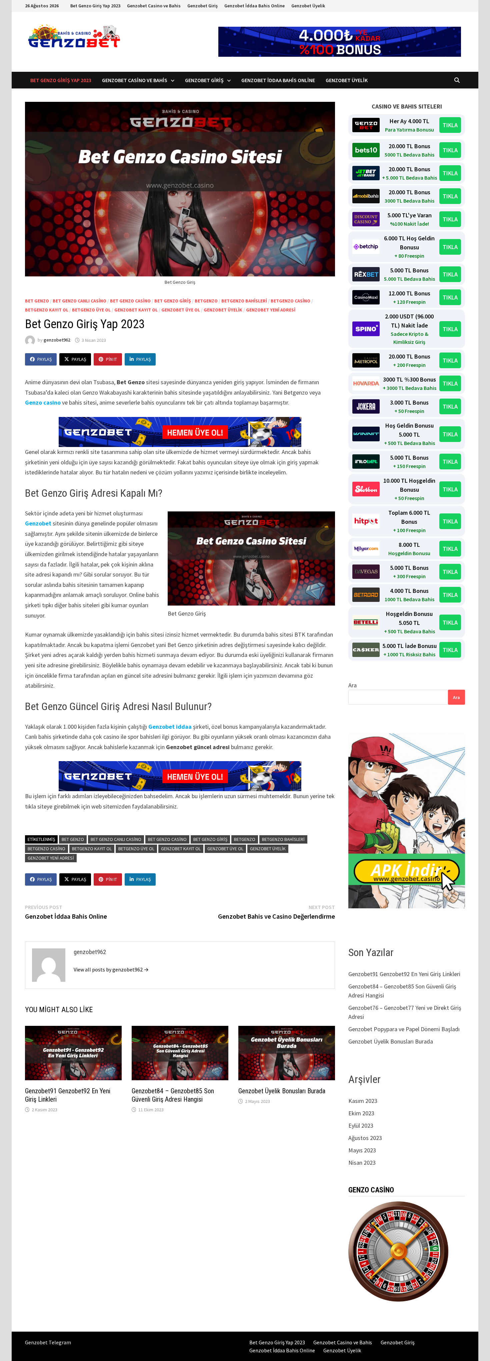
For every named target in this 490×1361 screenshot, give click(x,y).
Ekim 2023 (361, 1113)
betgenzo (206, 301)
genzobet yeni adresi (270, 310)
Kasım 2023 (362, 1101)
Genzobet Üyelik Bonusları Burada (281, 1091)
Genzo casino (43, 402)
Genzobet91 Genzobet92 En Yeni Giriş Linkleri (405, 974)
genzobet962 (57, 340)
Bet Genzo (37, 301)
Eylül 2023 (360, 1125)
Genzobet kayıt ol (136, 310)
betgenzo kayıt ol (46, 310)
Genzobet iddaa (170, 726)
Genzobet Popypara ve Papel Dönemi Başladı (404, 1029)
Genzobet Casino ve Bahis (154, 6)
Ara (352, 685)
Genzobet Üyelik (308, 6)
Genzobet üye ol (180, 310)
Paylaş (44, 359)
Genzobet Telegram (48, 1342)
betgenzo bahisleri (244, 301)
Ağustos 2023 (365, 1138)
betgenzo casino (290, 301)
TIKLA (450, 125)
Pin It (111, 359)
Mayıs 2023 (362, 1150)
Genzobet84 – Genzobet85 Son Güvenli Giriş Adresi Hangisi (173, 1095)
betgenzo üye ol (91, 310)
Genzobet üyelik (223, 310)
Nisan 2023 (362, 1162)
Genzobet (38, 523)
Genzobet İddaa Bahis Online (254, 6)
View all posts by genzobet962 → (111, 969)
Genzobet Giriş (202, 6)
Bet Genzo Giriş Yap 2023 (95, 6)
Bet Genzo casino (130, 301)
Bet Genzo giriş (172, 301)
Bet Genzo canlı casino (79, 301)
